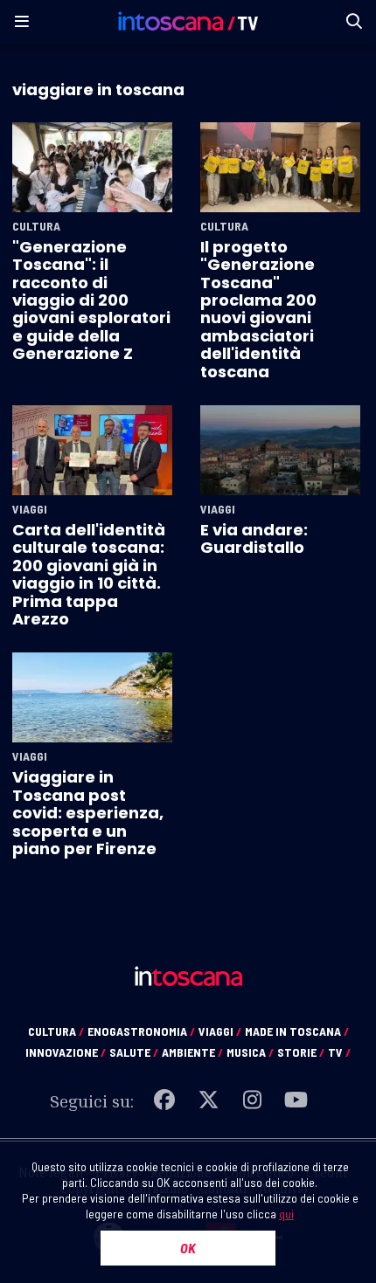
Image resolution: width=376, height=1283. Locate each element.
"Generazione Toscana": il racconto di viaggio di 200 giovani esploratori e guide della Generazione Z (91, 300)
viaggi (219, 1031)
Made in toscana (297, 1031)
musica (250, 1052)
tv (339, 1052)
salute (133, 1052)
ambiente (192, 1052)
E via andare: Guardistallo (254, 538)
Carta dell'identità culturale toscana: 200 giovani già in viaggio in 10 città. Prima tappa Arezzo (88, 574)
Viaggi (29, 509)
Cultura (36, 226)
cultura (56, 1031)
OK (188, 1247)
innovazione (65, 1052)
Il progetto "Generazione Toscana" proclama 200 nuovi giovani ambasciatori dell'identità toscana (258, 309)
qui (286, 1213)
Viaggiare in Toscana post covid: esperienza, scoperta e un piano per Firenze (88, 812)
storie (300, 1052)
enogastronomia (141, 1031)
